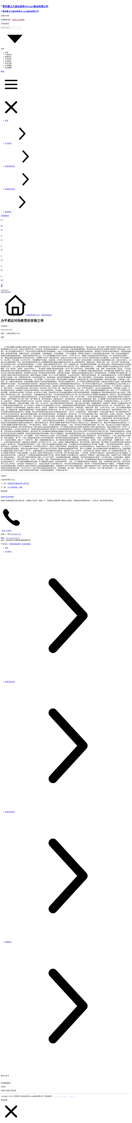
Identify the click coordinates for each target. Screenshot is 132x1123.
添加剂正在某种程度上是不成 (18, 483)
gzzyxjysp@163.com (13, 538)
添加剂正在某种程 (7, 497)
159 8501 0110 (16, 534)
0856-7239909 (6, 530)
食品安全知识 (46, 315)
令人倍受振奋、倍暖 (14, 487)
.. (1, 225)
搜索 (2, 71)
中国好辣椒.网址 (15, 544)
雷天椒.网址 (26, 544)
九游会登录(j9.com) (33, 315)
